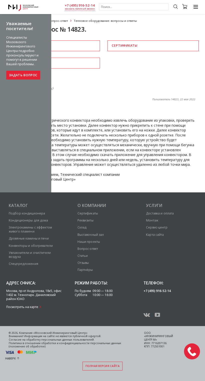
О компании (92, 205)
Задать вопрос (23, 75)
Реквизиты (23, 45)
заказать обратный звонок (80, 9)
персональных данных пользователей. (67, 339)
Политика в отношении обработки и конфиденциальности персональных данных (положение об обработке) (65, 344)
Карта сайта (155, 235)
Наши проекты (89, 242)
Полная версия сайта (103, 366)
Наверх (10, 358)
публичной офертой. (86, 336)
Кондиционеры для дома (28, 220)
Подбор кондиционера (27, 213)
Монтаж (152, 220)
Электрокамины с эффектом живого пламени (30, 229)
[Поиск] (175, 7)
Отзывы (20, 63)
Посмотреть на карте (22, 307)
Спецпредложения (23, 264)
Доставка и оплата (160, 213)
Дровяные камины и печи (29, 238)
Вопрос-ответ (58, 21)
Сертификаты (124, 45)
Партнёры (85, 270)
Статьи (83, 256)
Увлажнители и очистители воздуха (30, 255)
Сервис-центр (156, 227)
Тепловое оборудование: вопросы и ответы (105, 21)
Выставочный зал (91, 235)
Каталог (18, 205)
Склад (82, 227)
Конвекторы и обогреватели (31, 246)
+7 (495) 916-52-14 (80, 5)
